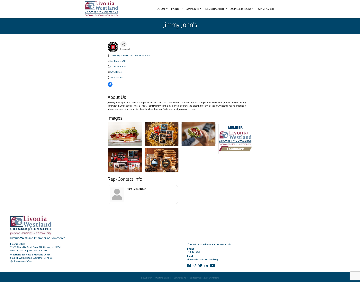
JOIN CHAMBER (266, 8)
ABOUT (161, 8)
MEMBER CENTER (214, 8)
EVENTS (175, 8)
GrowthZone (214, 278)
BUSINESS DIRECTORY (242, 8)
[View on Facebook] (110, 86)
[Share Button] (123, 44)
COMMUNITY (192, 8)
